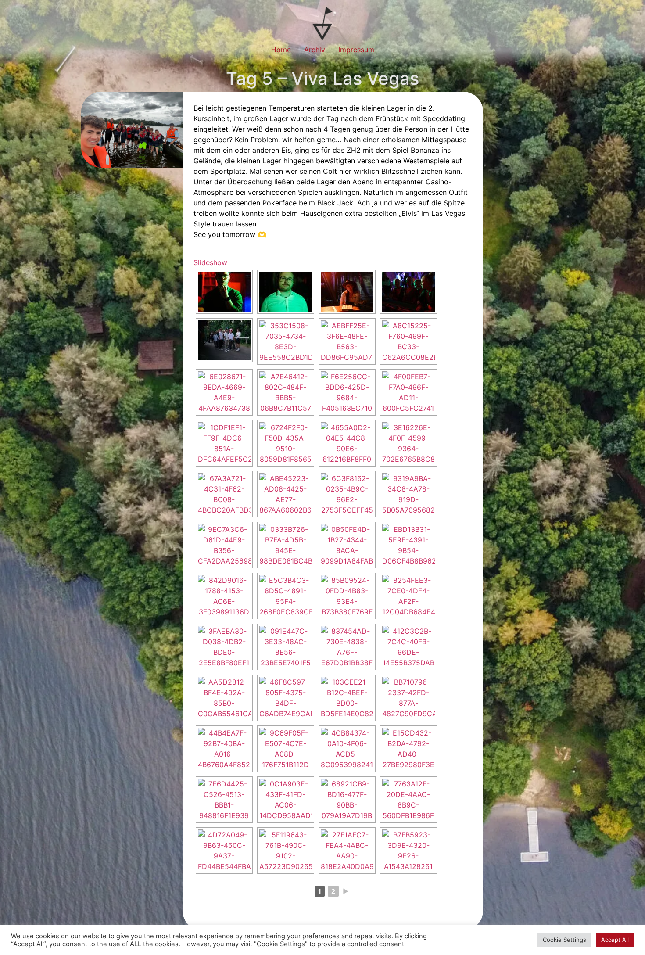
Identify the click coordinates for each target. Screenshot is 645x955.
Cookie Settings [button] (564, 939)
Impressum (356, 49)
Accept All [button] (615, 939)
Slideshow (210, 262)
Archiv (314, 49)
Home (281, 49)
